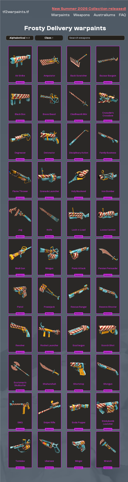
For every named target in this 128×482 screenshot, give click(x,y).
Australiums (104, 15)
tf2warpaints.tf (15, 12)
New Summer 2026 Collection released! (89, 9)
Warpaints (60, 15)
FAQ (122, 15)
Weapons (81, 15)
